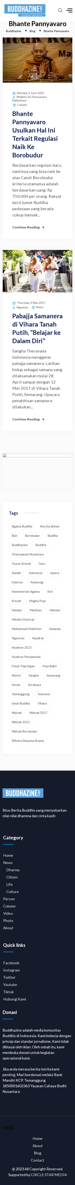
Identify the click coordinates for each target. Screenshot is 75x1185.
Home (8, 855)
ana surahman (50, 526)
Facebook (11, 963)
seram (16, 685)
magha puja (37, 601)
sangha (34, 675)
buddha (53, 535)
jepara (54, 573)
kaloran (17, 582)
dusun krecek (21, 563)
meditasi (36, 610)
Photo (8, 920)
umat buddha (21, 703)
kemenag (36, 582)
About (8, 928)
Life (9, 884)
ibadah (16, 573)
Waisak (17, 712)
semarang (53, 675)
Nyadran (38, 638)
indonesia (35, 573)
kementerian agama (26, 591)
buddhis (40, 545)
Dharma (12, 870)
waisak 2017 (38, 712)
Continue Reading (26, 227)
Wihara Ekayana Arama (28, 740)
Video (8, 913)
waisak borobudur (24, 731)
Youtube (10, 984)
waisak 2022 (21, 722)
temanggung (21, 694)
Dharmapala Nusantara (28, 554)
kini (50, 591)
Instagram (11, 970)
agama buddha (22, 526)
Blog (37, 1153)
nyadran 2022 (22, 647)
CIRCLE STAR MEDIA (49, 1174)
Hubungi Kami (14, 999)
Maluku (17, 610)
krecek (16, 601)
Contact (37, 1160)
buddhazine (20, 545)
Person (9, 899)
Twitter (9, 977)
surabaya (34, 685)
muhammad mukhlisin (26, 629)
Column (22, 104)
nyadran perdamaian (26, 657)
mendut (55, 610)
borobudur (32, 535)
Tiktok (8, 992)
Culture (12, 891)
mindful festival (23, 619)
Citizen (12, 877)
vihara (42, 703)
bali (14, 535)
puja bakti (49, 666)
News (40, 307)
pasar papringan (23, 666)
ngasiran (18, 638)
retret (16, 675)
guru (42, 563)
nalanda (55, 629)
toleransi (43, 694)
